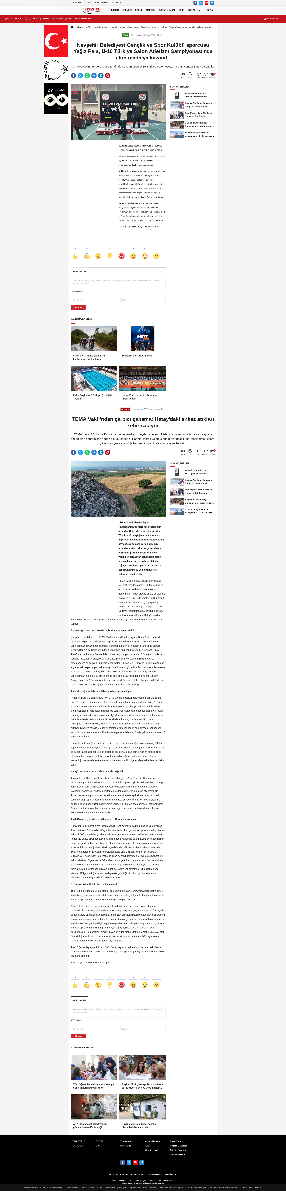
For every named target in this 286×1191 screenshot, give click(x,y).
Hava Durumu (176, 1141)
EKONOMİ (127, 10)
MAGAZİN (150, 10)
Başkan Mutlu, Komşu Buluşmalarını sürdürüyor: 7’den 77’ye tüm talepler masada (142, 1086)
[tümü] (199, 10)
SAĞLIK (139, 10)
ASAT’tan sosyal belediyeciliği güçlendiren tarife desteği (90, 1126)
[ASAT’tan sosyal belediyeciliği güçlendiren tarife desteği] (94, 1106)
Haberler (79, 27)
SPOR (181, 10)
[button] (29, 18)
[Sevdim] (98, 251)
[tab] (79, 272)
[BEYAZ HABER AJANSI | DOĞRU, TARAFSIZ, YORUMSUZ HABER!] (91, 10)
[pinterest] (107, 75)
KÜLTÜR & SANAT (167, 10)
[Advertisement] (93, 188)
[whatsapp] (87, 75)
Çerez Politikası (102, 2)
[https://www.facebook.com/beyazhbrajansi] (195, 3)
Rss (109, 1175)
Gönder (78, 307)
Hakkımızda (78, 2)
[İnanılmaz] (144, 251)
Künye (89, 2)
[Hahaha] (133, 251)
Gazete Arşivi (151, 1150)
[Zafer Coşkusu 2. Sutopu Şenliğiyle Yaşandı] (94, 378)
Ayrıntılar (247, 1188)
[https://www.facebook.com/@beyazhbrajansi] (207, 3)
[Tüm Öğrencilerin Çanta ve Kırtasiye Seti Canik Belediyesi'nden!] (94, 1067)
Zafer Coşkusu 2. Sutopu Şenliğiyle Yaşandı (93, 397)
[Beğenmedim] (110, 251)
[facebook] (73, 75)
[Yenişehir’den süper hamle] (142, 338)
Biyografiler (125, 1146)
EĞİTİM (191, 10)
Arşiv (147, 1146)
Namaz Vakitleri (177, 1155)
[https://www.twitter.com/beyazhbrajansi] (201, 3)
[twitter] (80, 75)
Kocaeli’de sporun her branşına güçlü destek (139, 397)
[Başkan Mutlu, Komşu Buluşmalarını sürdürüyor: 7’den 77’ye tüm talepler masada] (142, 1067)
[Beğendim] (75, 251)
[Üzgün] (156, 251)
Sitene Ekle (118, 1175)
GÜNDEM (114, 10)
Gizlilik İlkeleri (118, 2)
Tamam (258, 1188)
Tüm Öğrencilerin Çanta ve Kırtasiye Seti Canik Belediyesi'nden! (93, 1086)
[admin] (212, 3)
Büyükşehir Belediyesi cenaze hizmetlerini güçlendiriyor (139, 1126)
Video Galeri (272, 18)
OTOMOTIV (78, 1146)
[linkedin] (101, 75)
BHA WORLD (79, 1141)
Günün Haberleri (153, 1141)
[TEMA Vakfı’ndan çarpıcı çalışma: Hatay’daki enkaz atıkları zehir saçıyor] (118, 488)
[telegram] (94, 75)
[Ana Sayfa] (72, 27)
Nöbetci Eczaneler (178, 1150)
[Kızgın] (121, 251)
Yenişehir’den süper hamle (137, 355)
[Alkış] (86, 251)
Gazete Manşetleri (178, 1146)
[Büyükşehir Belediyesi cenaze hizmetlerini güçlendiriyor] (142, 1106)
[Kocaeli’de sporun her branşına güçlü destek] (142, 378)
